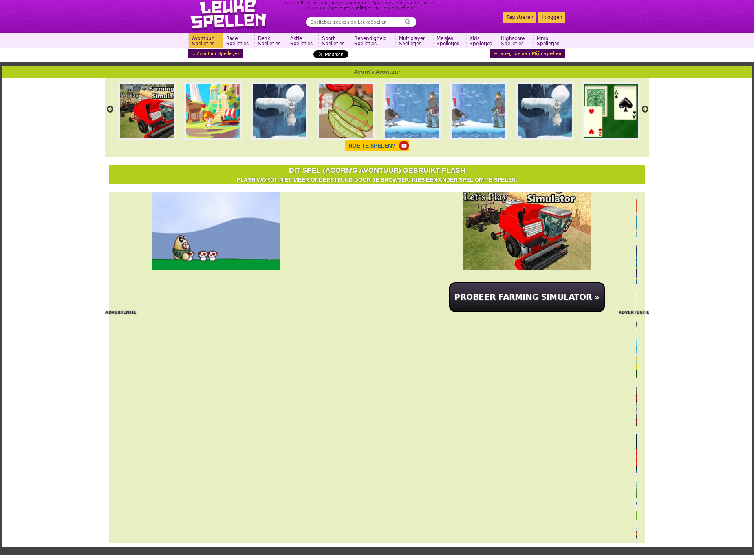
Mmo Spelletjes (548, 41)
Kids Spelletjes (481, 41)
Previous (110, 109)
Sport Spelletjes (333, 41)
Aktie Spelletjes (301, 41)
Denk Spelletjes (269, 41)
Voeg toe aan (530, 53)
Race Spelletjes (237, 41)
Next (645, 109)
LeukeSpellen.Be (228, 15)
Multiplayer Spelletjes (412, 41)
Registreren (520, 17)
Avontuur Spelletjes (203, 41)
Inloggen (552, 17)
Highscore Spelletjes (513, 41)
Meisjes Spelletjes (448, 41)
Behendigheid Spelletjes (370, 41)
